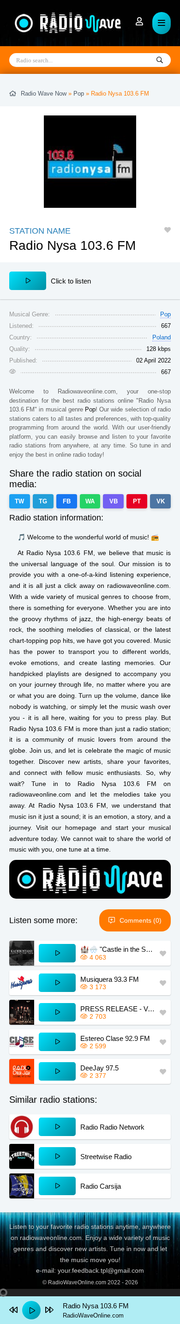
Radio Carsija (100, 1186)
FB (67, 501)
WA (90, 501)
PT (137, 501)
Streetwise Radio (106, 1157)
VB (113, 501)
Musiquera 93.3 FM (109, 979)
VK (160, 501)
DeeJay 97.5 (99, 1068)
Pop (78, 93)
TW (19, 501)
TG (43, 501)
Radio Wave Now (43, 93)
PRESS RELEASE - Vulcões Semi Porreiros (117, 1009)
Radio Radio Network (112, 1127)
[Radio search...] (160, 60)
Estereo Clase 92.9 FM (115, 1038)
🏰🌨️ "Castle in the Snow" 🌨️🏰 (117, 949)
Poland (161, 337)
